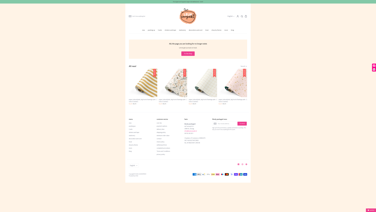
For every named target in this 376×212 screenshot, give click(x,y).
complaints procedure (163, 148)
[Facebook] (238, 164)
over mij (159, 123)
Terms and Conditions (163, 151)
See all (243, 66)
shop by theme (216, 30)
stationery (182, 30)
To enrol (242, 123)
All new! (132, 66)
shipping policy (161, 132)
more (226, 30)
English (230, 16)
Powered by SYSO (133, 176)
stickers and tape (170, 30)
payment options (162, 126)
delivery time (160, 129)
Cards (160, 30)
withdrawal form (162, 145)
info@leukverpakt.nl (190, 131)
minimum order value (163, 135)
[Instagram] (242, 164)
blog (232, 30)
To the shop (188, 54)
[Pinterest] (246, 164)
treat (207, 30)
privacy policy (161, 154)
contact (159, 139)
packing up (151, 30)
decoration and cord (195, 30)
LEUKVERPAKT (142, 174)
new (143, 30)
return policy (160, 142)
